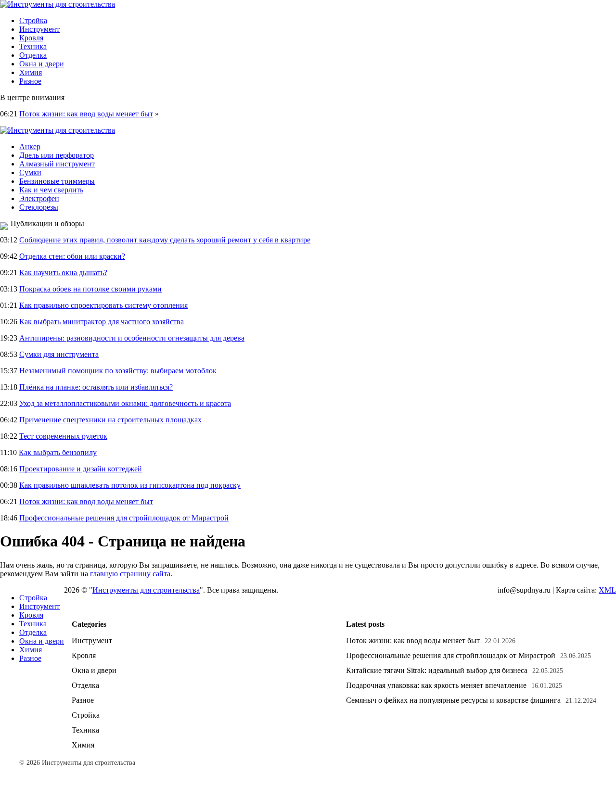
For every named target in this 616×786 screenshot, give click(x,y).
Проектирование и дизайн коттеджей (80, 469)
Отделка (33, 55)
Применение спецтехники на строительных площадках (110, 420)
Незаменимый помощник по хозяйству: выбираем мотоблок (118, 371)
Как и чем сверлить (51, 190)
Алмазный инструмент (57, 164)
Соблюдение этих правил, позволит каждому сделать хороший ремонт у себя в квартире (164, 240)
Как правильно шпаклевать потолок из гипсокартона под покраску (130, 485)
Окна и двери (41, 64)
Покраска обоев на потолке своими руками (90, 289)
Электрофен (39, 198)
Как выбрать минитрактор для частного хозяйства (101, 321)
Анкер (29, 146)
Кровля (31, 38)
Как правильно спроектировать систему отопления (103, 305)
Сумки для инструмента (59, 354)
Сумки (30, 172)
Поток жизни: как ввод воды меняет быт (86, 114)
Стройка (33, 20)
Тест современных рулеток (63, 436)
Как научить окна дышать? (63, 272)
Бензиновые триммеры (57, 181)
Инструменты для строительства (146, 590)
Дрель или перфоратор (56, 155)
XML (607, 590)
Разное (30, 81)
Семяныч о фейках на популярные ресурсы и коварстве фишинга (453, 700)
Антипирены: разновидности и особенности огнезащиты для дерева (131, 338)
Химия (30, 72)
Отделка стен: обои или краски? (72, 256)
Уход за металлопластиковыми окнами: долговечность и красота (125, 403)
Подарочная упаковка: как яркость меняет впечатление (436, 685)
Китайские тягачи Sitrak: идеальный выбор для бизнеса (436, 670)
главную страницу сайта (130, 574)
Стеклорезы (38, 207)
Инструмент (39, 29)
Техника (33, 46)
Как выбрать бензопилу (58, 452)
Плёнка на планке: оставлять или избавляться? (96, 387)
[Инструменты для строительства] (57, 4)
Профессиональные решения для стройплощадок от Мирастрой (124, 518)
